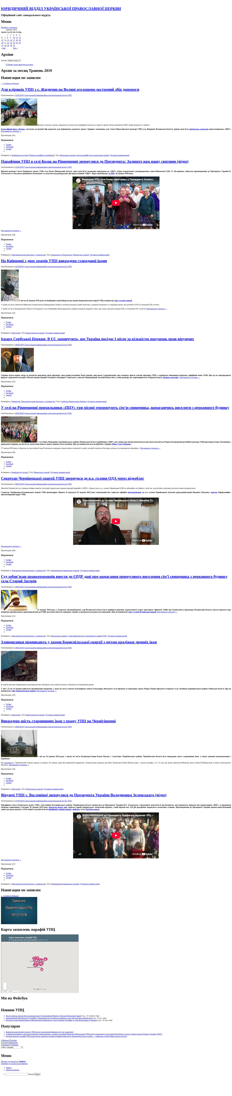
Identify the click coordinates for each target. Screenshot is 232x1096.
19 (20, 40)
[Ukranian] (13, 1045)
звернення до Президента (61, 255)
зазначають (8, 763)
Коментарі (16, 401)
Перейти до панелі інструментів (14, 1064)
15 (8, 40)
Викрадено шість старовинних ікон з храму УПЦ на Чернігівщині (58, 721)
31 (14, 45)
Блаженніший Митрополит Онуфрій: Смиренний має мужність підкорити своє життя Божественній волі (49, 1018)
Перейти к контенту (9, 27)
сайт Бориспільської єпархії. (23, 691)
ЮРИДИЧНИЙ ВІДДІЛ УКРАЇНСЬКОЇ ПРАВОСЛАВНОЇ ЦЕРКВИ (61, 8)
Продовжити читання (11, 131)
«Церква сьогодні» (171, 377)
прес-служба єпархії (123, 301)
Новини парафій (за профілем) (41, 155)
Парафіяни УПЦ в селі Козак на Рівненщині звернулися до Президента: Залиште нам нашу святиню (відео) (94, 161)
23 (11, 43)
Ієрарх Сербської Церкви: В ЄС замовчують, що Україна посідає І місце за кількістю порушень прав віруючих (97, 339)
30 (11, 45)
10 (14, 38)
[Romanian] (13, 1043)
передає (214, 492)
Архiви (4, 60)
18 (17, 40)
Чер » (15, 48)
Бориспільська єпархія (35, 333)
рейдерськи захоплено (199, 129)
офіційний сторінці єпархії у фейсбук (64, 809)
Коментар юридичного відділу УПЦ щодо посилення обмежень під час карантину (40, 1032)
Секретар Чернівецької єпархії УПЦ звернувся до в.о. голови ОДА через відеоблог (72, 478)
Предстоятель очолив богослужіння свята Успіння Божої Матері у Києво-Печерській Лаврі (43, 1016)
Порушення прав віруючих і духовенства (29, 255)
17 (14, 40)
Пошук (31, 1074)
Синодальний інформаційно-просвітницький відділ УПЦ (48, 95)
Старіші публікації (10, 83)
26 (20, 43)
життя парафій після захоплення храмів (92, 155)
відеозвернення (134, 492)
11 (17, 38)
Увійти (22, 1061)
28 (5, 45)
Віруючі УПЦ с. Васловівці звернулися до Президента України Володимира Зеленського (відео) (84, 795)
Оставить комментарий (119, 155)
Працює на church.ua (9, 1061)
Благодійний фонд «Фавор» (13, 129)
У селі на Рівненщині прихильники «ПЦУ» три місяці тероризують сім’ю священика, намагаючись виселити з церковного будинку (115, 407)
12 (20, 38)
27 (2, 45)
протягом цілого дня (58, 807)
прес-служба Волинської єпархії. (142, 612)
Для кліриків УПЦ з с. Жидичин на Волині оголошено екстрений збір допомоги (70, 89)
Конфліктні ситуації (20, 155)
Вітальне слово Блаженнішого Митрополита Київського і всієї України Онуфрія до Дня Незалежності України (51, 1020)
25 (17, 43)
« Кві (3, 48)
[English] (13, 1040)
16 (11, 40)
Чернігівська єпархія (34, 789)
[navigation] (116, 1071)
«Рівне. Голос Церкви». (121, 444)
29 (8, 45)
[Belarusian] (5, 1040)
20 (2, 43)
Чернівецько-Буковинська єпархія (65, 571)
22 (8, 43)
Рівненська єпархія (81, 255)
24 (14, 43)
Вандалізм (16, 333)
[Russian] (5, 1045)
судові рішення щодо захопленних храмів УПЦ (87, 636)
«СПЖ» (111, 173)
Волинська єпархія (67, 155)
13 (2, 40)
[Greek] (4, 1043)
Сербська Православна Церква (73, 401)
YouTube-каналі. (92, 809)
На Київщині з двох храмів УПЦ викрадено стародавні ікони (54, 261)
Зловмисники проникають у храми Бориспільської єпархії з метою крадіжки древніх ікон (79, 642)
